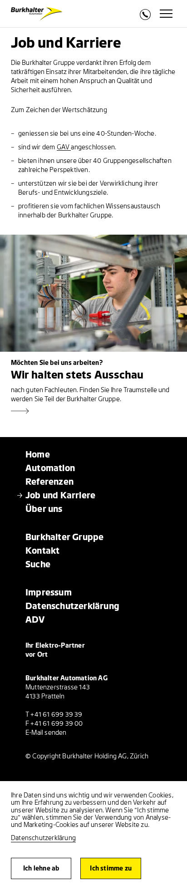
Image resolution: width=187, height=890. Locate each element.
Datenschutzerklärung (43, 838)
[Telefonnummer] (145, 17)
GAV (64, 147)
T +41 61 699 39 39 (54, 714)
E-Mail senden (46, 732)
